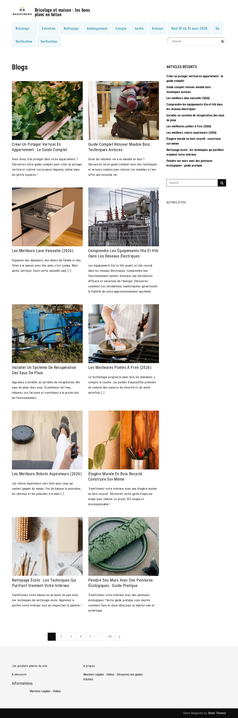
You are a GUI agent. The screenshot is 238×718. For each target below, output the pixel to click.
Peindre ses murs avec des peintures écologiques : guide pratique (120, 583)
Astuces (157, 28)
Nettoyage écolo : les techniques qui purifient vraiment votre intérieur (44, 583)
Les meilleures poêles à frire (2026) (120, 367)
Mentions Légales (40, 691)
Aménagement (97, 28)
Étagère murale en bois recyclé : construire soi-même (116, 476)
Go (217, 28)
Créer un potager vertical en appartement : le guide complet (39, 147)
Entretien (49, 28)
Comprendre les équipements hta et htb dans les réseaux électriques (123, 253)
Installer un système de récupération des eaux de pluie (44, 370)
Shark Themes (217, 713)
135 (110, 636)
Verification (24, 41)
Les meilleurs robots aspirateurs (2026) (47, 473)
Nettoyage (71, 28)
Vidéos (57, 691)
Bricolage (23, 28)
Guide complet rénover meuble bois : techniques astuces (120, 147)
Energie (121, 28)
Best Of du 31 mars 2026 (189, 28)
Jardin (139, 28)
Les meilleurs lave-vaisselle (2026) (42, 250)
